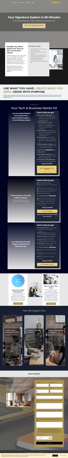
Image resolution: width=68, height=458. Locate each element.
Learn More (8, 362)
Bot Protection (39, 434)
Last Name (38, 382)
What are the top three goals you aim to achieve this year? (49, 410)
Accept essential (62, 455)
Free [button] (33, 2)
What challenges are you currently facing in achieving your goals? (49, 420)
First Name (52, 382)
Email (51, 388)
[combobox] (37, 391)
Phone (37, 388)
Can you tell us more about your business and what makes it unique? (49, 401)
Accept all (55, 455)
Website (38, 394)
